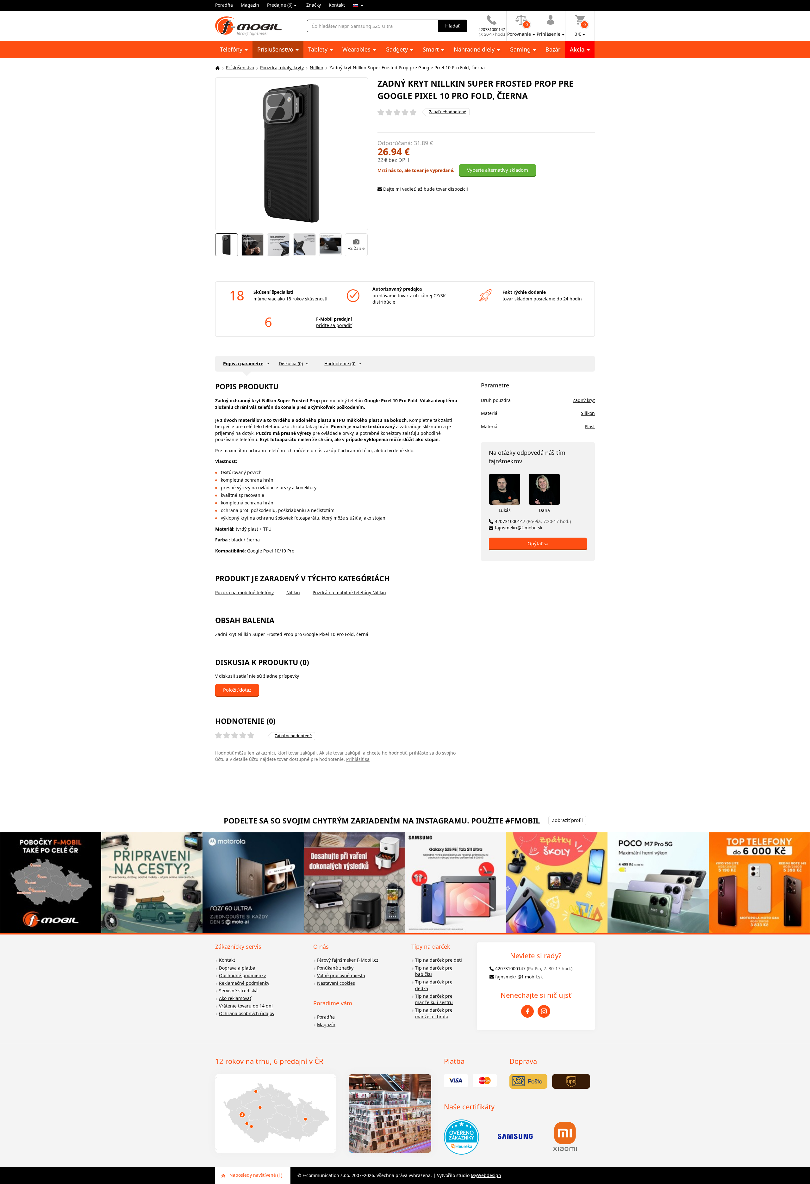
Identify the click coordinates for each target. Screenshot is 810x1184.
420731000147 (533, 521)
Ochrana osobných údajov (246, 1013)
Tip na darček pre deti (438, 960)
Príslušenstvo (276, 49)
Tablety (318, 49)
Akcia (578, 49)
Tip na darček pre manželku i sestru (434, 999)
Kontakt (337, 5)
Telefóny (232, 49)
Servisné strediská (238, 991)
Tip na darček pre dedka (433, 985)
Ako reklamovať (235, 998)
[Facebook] (527, 1011)
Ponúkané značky (335, 968)
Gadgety (397, 49)
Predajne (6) (279, 5)
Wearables (357, 49)
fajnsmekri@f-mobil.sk (518, 528)
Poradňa (224, 5)
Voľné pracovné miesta (341, 975)
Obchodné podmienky (242, 975)
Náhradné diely (475, 49)
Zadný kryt (584, 400)
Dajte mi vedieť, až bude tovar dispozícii (425, 189)
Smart (431, 49)
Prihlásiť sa (358, 759)
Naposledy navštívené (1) (255, 1175)
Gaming (520, 49)
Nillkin (316, 68)
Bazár (552, 49)
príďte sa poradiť (334, 325)
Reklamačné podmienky (244, 983)
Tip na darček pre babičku (433, 971)
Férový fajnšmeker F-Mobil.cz (347, 960)
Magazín (250, 5)
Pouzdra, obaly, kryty (282, 68)
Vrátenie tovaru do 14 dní (246, 1006)
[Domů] (217, 68)
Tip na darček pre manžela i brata (433, 1013)
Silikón (588, 413)
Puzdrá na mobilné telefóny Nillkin (349, 592)
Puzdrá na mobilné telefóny (244, 592)
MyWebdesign (486, 1175)
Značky (313, 5)
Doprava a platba (237, 968)
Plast (590, 426)
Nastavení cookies (336, 983)
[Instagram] (544, 1011)
